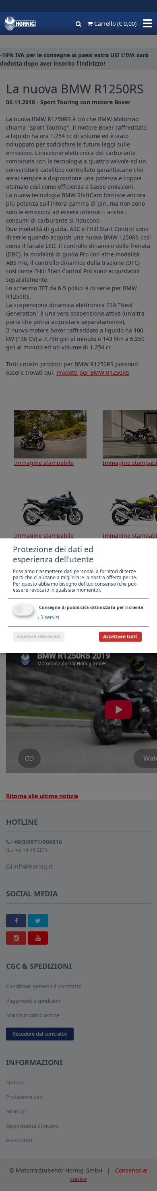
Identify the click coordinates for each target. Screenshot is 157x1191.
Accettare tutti (120, 636)
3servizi (48, 617)
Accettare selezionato (38, 636)
